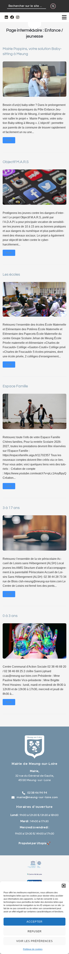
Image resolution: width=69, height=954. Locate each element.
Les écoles (11, 274)
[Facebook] (12, 17)
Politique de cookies (32, 949)
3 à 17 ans (11, 508)
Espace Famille (15, 386)
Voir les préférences (34, 941)
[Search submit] (53, 6)
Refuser (35, 931)
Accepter (34, 921)
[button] (63, 885)
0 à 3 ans (10, 616)
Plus (9, 140)
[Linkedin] (6, 17)
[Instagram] (18, 17)
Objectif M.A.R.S (16, 162)
